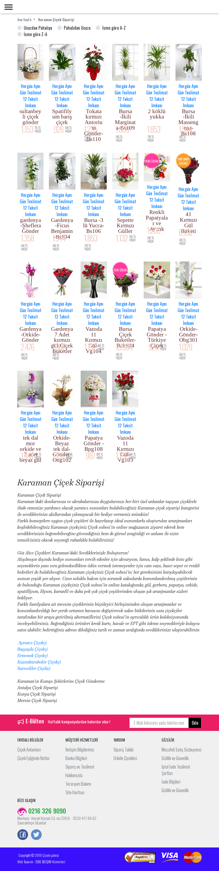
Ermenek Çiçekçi (32, 655)
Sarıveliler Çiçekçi (33, 668)
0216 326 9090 (46, 810)
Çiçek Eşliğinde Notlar (33, 758)
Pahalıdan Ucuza (77, 28)
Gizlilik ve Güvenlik (175, 758)
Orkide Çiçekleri (125, 758)
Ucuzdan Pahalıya (38, 28)
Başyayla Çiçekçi (32, 649)
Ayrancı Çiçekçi (32, 642)
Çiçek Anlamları (29, 749)
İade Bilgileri (171, 781)
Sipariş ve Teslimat (79, 766)
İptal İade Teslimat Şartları (176, 769)
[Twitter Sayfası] (36, 835)
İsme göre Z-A (35, 34)
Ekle (195, 723)
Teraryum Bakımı (78, 784)
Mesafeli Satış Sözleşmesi (181, 749)
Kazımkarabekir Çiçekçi (39, 662)
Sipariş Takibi (124, 749)
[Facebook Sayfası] (22, 835)
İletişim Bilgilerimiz (79, 749)
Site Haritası (74, 792)
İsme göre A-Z (114, 28)
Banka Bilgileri (76, 758)
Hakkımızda (74, 775)
